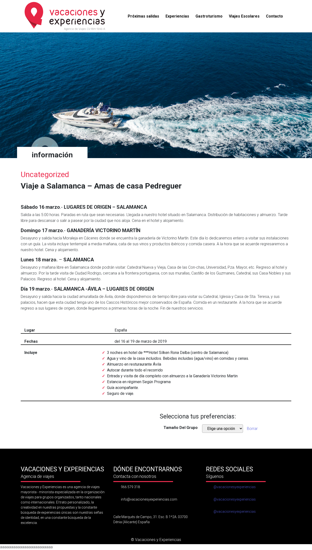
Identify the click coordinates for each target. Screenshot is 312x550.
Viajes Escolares (244, 16)
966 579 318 (130, 487)
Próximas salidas (143, 16)
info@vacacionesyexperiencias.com (149, 499)
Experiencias (177, 16)
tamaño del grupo (181, 427)
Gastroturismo (209, 16)
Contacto (274, 16)
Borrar (252, 428)
